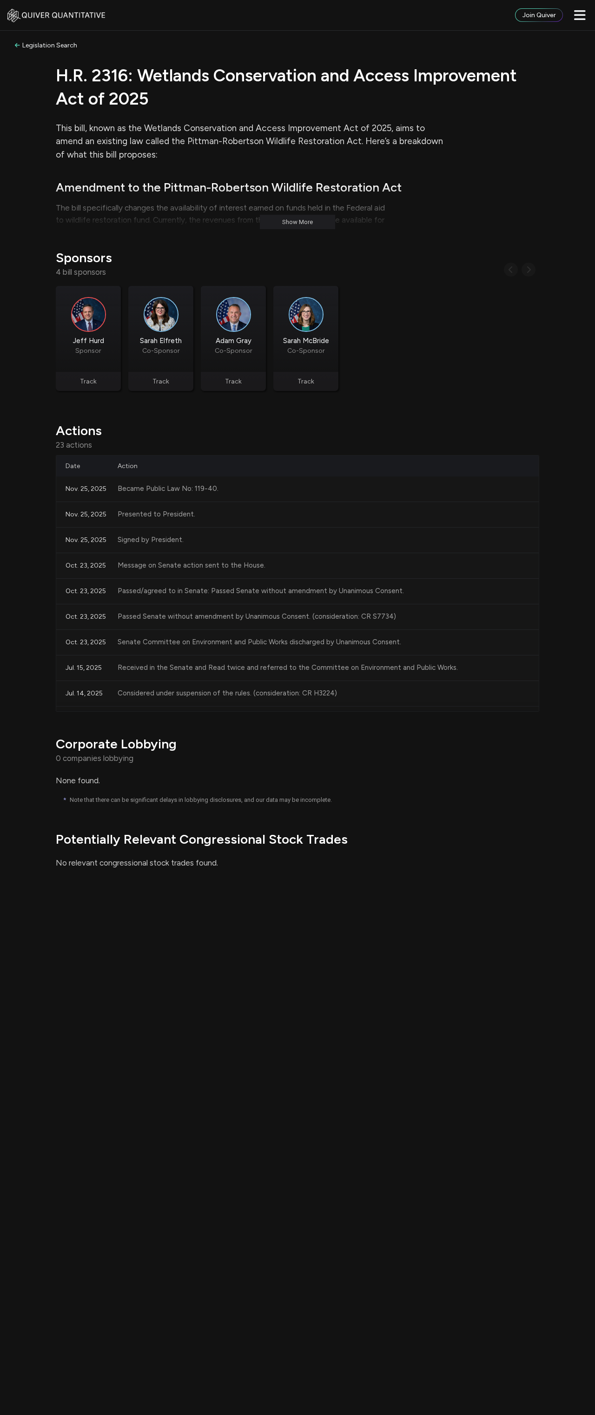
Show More (297, 221)
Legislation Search (49, 45)
